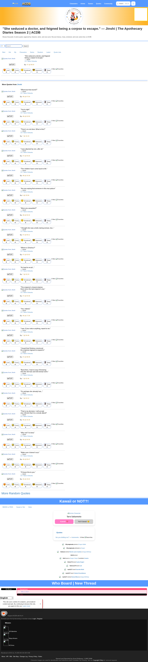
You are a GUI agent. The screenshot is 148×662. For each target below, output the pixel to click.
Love (6, 71)
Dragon (83, 548)
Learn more (26, 606)
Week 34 (6, 633)
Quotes (98, 3)
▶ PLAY (12, 64)
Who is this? (25, 592)
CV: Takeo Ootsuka (31, 61)
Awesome (37, 71)
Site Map (16, 656)
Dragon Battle (82, 544)
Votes (30, 507)
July (5, 626)
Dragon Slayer (74, 558)
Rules (40, 656)
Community (108, 3)
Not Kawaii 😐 (84, 522)
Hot (10, 52)
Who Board (62, 583)
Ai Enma (11, 645)
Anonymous (24, 589)
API (7, 656)
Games (90, 3)
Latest (48, 52)
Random (40, 52)
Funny (15, 71)
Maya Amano (13, 638)
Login (34, 618)
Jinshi (19, 84)
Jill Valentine (13, 631)
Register (39, 618)
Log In (133, 3)
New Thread (85, 583)
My (15, 52)
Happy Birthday (87, 552)
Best (3, 52)
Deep (47, 71)
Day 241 (6, 640)
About (3, 656)
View (21, 594)
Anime (83, 3)
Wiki (10, 656)
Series (32, 52)
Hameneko (75, 537)
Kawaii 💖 (64, 522)
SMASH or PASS (7, 507)
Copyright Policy (98, 660)
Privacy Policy (33, 656)
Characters (74, 3)
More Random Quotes (16, 493)
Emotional (25, 71)
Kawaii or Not (20, 507)
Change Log (24, 656)
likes (53, 69)
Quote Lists (57, 52)
